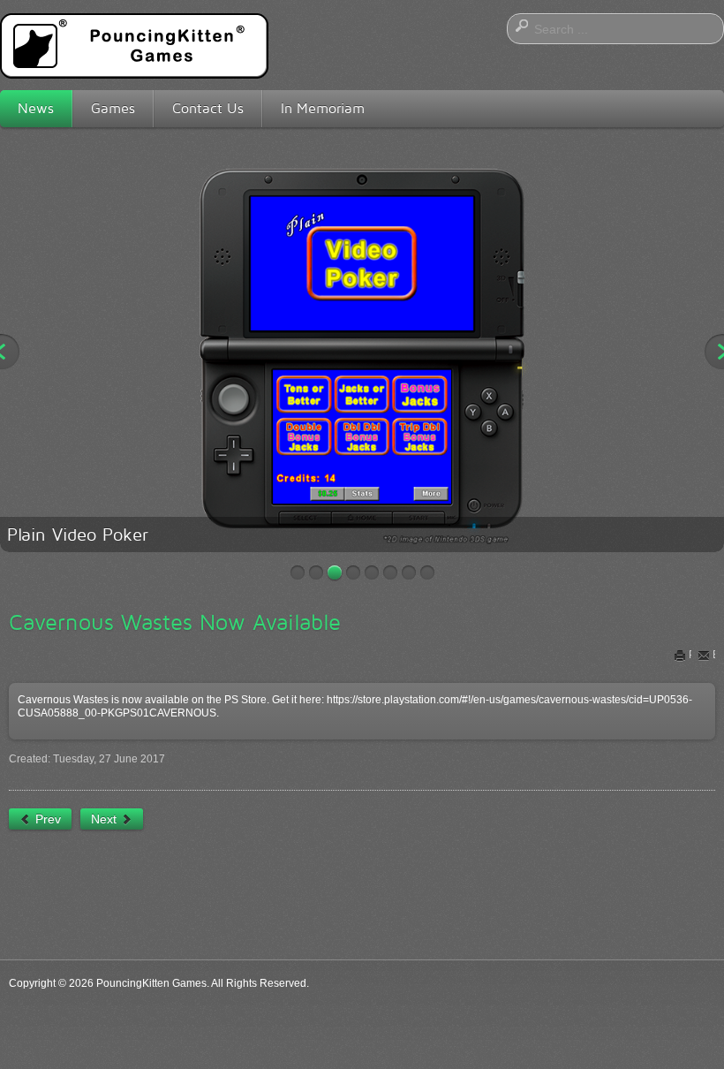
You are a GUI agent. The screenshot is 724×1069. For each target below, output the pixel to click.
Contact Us (208, 108)
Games (113, 108)
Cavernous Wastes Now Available (175, 622)
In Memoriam (323, 108)
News (36, 108)
